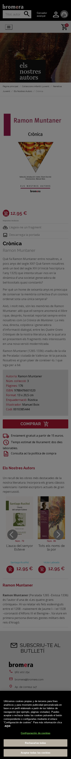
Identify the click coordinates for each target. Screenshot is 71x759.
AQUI (7, 726)
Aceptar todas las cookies (35, 752)
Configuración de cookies (35, 733)
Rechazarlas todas (35, 743)
